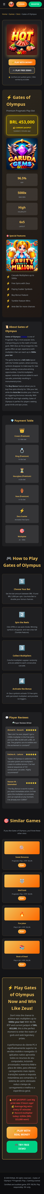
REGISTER (35, 4)
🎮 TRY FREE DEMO (22, 1146)
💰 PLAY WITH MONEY (22, 62)
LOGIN (21, 4)
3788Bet (24, 337)
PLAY (22, 865)
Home (4, 14)
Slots (18, 14)
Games (12, 14)
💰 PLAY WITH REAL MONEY (22, 1132)
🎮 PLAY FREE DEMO (22, 70)
